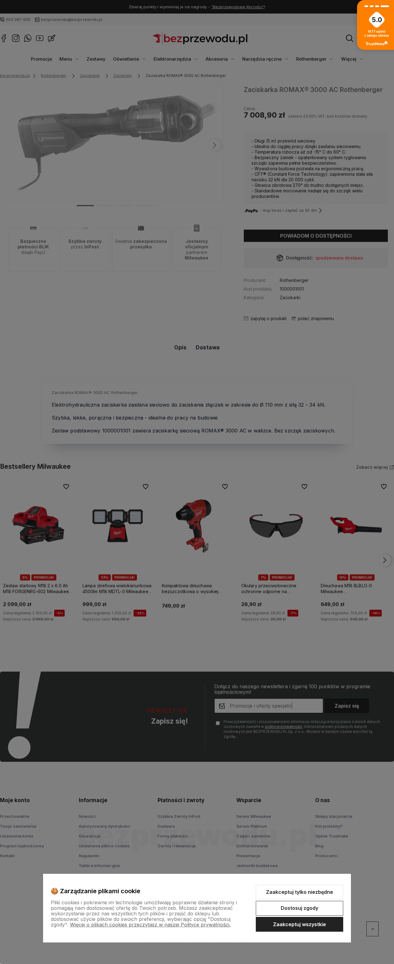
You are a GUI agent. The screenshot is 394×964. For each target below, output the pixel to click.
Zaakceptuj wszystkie (299, 924)
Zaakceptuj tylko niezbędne (299, 892)
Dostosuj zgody (299, 908)
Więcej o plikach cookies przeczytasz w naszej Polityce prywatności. (150, 925)
